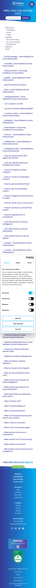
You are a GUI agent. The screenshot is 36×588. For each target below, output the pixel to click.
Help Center (18, 495)
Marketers (18, 474)
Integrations (8, 47)
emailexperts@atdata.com (18, 524)
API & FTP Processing (12, 40)
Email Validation (10, 30)
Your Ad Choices (18, 581)
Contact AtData (18, 519)
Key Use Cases (18, 482)
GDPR (18, 575)
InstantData (8, 37)
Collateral (18, 492)
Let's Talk (16, 467)
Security (18, 511)
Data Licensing (18, 479)
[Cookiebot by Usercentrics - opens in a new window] (26, 257)
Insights (8, 35)
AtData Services (9, 28)
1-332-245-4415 (18, 521)
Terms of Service (18, 578)
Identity (8, 33)
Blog (18, 490)
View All (7, 49)
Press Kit (18, 513)
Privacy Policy (18, 572)
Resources (18, 487)
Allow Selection (18, 323)
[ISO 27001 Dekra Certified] (18, 557)
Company (18, 503)
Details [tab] (18, 263)
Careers (18, 508)
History (18, 505)
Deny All (18, 329)
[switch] (31, 298)
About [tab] (30, 263)
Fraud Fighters (18, 477)
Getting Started (11, 44)
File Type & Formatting (13, 42)
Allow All (18, 318)
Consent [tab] (6, 263)
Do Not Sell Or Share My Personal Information (18, 584)
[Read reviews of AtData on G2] (18, 544)
